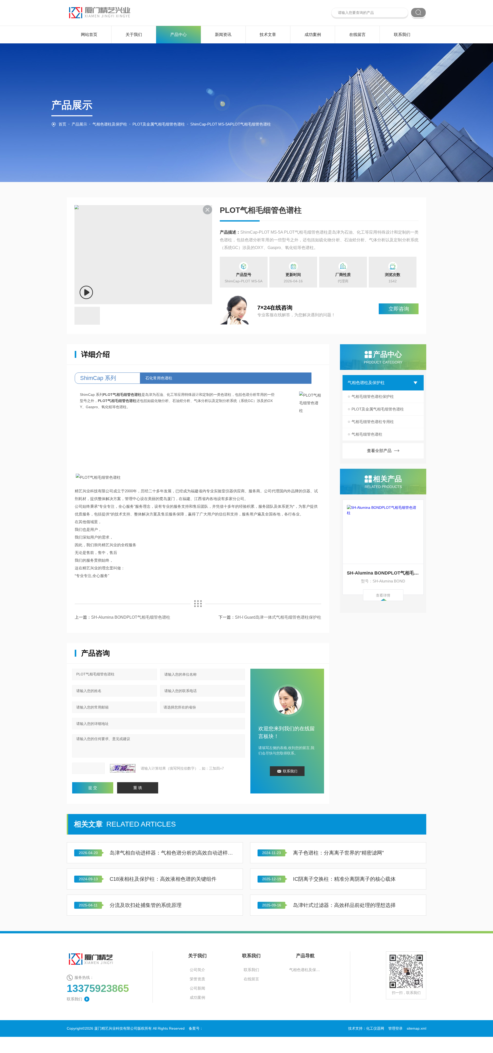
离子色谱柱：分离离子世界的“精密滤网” (338, 853)
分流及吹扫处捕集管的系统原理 (146, 905)
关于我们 (134, 34)
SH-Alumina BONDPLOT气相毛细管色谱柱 (383, 573)
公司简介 (197, 970)
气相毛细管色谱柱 (367, 434)
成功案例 (313, 34)
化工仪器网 (375, 1028)
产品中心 (178, 34)
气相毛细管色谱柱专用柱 (373, 421)
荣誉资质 (197, 979)
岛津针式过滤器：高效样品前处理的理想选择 (344, 905)
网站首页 (89, 34)
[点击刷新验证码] (123, 768)
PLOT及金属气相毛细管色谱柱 (158, 124)
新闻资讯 (223, 34)
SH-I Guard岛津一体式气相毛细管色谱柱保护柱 (278, 617)
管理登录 (395, 1028)
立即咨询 (398, 309)
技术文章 (268, 34)
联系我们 (402, 34)
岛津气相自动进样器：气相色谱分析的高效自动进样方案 (172, 853)
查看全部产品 (379, 450)
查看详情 (383, 595)
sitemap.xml (416, 1028)
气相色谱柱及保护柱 (109, 124)
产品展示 (79, 124)
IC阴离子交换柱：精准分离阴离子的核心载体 (344, 879)
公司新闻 (197, 988)
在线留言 (357, 34)
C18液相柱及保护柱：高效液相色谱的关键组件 (163, 879)
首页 (62, 124)
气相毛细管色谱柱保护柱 (373, 396)
